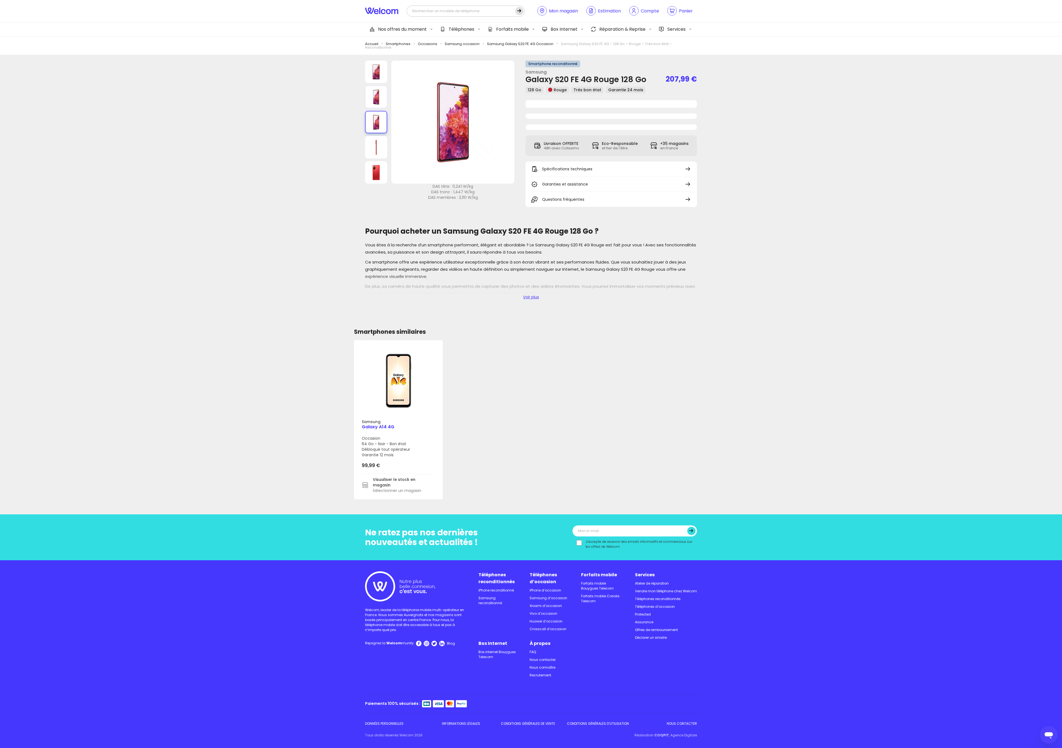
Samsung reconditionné (490, 600)
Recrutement (540, 675)
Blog (451, 643)
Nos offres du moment (402, 29)
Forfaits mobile (512, 29)
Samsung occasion (462, 43)
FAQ (533, 652)
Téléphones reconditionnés (496, 578)
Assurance (644, 622)
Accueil (371, 43)
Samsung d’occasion (548, 598)
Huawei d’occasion (546, 621)
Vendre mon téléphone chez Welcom (666, 591)
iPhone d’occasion (545, 590)
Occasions (427, 43)
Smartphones (398, 43)
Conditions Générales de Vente (528, 723)
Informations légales (461, 723)
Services (676, 29)
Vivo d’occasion (543, 613)
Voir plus (531, 297)
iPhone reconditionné (496, 590)
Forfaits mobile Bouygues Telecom (597, 586)
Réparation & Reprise (622, 29)
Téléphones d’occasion (543, 578)
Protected (643, 614)
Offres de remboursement (656, 629)
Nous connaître (542, 667)
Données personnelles (384, 723)
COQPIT (661, 735)
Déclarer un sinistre (651, 637)
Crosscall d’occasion (548, 629)
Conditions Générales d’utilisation (598, 723)
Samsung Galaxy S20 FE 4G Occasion (520, 43)
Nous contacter (543, 659)
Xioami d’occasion (546, 605)
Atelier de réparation (652, 583)
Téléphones (461, 29)
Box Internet (564, 29)
